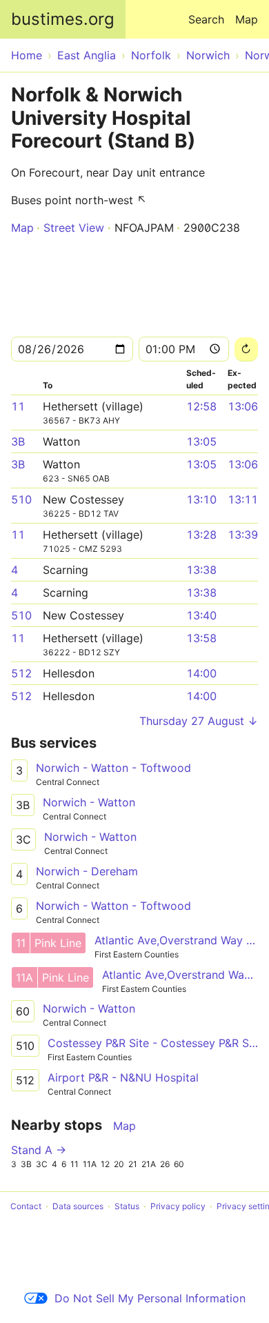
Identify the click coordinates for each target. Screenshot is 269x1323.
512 (21, 673)
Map (246, 19)
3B (18, 441)
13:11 (243, 499)
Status (126, 1206)
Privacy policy (178, 1206)
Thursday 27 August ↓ (198, 721)
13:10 (201, 499)
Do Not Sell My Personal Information (150, 1298)
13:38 (201, 570)
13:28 (201, 534)
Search (206, 19)
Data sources (77, 1206)
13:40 (201, 615)
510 (21, 499)
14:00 (201, 673)
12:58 (201, 406)
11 (18, 406)
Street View (73, 228)
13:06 (243, 406)
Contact (25, 1206)
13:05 (201, 441)
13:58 (201, 638)
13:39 (243, 534)
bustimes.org (62, 19)
